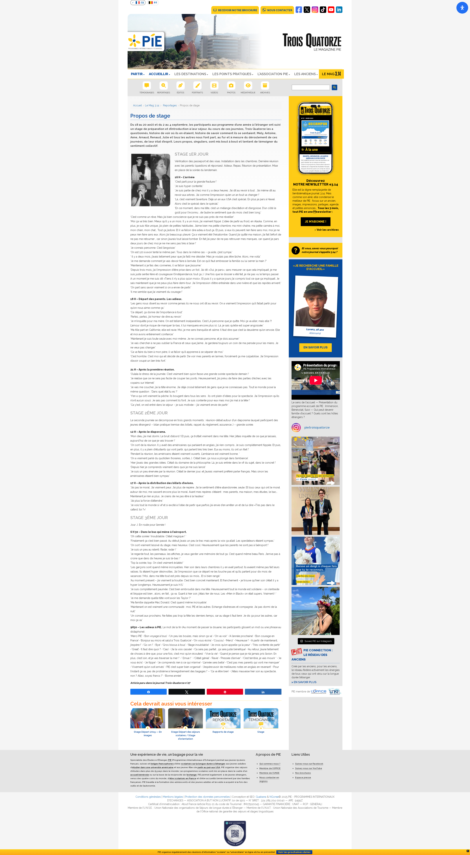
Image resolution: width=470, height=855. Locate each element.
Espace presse (303, 777)
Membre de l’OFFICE (270, 768)
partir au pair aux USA (209, 767)
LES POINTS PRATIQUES (231, 74)
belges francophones (162, 763)
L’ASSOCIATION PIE (273, 74)
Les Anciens (305, 74)
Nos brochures (303, 773)
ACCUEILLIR (158, 74)
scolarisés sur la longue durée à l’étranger (203, 763)
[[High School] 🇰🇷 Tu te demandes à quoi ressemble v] (316, 461)
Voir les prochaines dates (294, 852)
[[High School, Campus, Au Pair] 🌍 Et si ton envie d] (316, 561)
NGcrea (274, 796)
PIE (169, 760)
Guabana (261, 796)
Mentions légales (173, 796)
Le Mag (328, 74)
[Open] (462, 8)
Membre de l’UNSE (269, 773)
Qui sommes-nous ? (269, 763)
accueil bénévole (139, 774)
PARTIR (137, 74)
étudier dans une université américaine (152, 767)
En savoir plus (305, 682)
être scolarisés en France (182, 778)
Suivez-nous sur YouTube (308, 768)
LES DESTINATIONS (190, 74)
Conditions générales (148, 796)
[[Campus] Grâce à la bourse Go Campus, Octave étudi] (316, 511)
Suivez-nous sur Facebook (309, 763)
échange (192, 774)
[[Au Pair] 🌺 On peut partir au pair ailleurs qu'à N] (316, 611)
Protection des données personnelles (207, 796)
